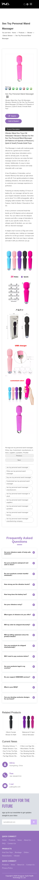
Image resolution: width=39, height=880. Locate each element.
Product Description (13, 129)
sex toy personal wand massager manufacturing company (17, 520)
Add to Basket (13, 121)
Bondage (18, 852)
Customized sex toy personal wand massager (18, 482)
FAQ (3, 843)
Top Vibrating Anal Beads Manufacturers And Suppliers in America (28, 753)
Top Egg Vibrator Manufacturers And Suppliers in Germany (11, 756)
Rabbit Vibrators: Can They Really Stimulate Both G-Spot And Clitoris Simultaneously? (11, 748)
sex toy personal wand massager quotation (17, 507)
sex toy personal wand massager (17, 467)
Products (12, 840)
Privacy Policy (7, 868)
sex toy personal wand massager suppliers (17, 501)
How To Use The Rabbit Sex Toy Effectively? (11, 751)
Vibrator (17, 856)
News (19, 840)
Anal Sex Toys (7, 852)
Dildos (26, 852)
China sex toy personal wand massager (16, 472)
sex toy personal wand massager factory (17, 514)
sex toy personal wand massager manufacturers (17, 488)
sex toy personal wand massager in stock (18, 495)
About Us (27, 840)
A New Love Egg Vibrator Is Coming (28, 746)
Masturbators (7, 856)
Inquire (13, 116)
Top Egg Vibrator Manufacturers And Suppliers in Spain (28, 756)
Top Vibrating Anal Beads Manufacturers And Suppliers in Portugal (28, 751)
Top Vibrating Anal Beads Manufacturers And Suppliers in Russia (11, 753)
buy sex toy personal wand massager (19, 477)
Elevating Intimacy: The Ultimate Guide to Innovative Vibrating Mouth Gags (11, 746)
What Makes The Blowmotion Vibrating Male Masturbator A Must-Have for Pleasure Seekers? (28, 748)
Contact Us (12, 843)
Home (4, 840)
